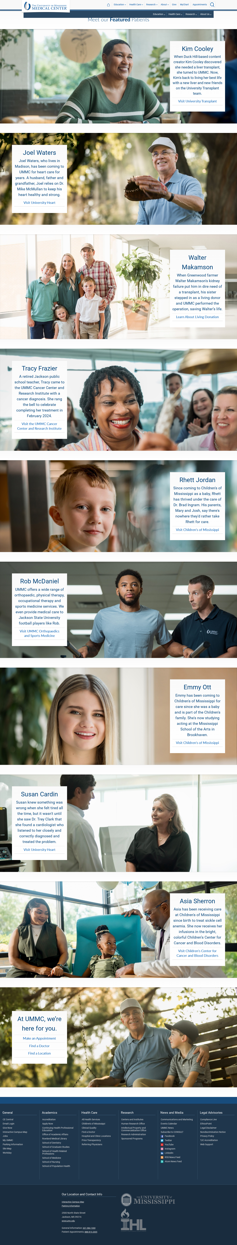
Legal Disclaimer (208, 1128)
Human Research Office (133, 1124)
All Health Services (91, 1119)
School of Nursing (51, 1162)
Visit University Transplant (197, 101)
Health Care (135, 4)
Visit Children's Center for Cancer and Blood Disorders (197, 953)
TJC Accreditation (209, 1140)
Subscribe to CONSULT (172, 1132)
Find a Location (39, 1053)
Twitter (167, 1140)
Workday (7, 1153)
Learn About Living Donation (197, 317)
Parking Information (13, 1144)
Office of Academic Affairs (55, 1134)
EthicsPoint (206, 1124)
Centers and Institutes (132, 1119)
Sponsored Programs (132, 1138)
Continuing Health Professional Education (57, 1129)
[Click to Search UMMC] (212, 5)
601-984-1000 (89, 1228)
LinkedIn (168, 1153)
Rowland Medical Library (54, 1138)
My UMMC (8, 1140)
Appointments (200, 4)
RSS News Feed (171, 1157)
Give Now (7, 1128)
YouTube (168, 1144)
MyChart (184, 4)
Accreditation (49, 1119)
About (164, 4)
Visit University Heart (39, 202)
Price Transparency (91, 1140)
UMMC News (167, 1128)
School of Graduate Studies (55, 1147)
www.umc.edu (68, 1221)
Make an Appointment (39, 1038)
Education (119, 4)
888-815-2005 (91, 1232)
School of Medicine (51, 1158)
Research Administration (133, 1134)
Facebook (169, 1136)
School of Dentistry (51, 1143)
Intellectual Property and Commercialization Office (133, 1129)
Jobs (5, 1136)
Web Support (206, 1144)
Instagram (169, 1149)
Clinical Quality (89, 1128)
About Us (204, 14)
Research (151, 4)
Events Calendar (169, 1124)
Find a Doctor (39, 1046)
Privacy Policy (207, 1136)
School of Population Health (56, 1166)
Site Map (7, 1148)
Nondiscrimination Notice (213, 1132)
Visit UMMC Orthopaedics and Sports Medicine (39, 633)
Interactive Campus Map (15, 1132)
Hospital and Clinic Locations (96, 1136)
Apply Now (47, 1124)
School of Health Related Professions (54, 1152)
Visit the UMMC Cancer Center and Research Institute (39, 426)
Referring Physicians (92, 1144)
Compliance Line (208, 1119)
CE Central (8, 1119)
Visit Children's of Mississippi (197, 529)
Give (174, 4)
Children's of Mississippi (93, 1124)
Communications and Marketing (177, 1119)
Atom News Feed (172, 1161)
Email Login (8, 1124)
